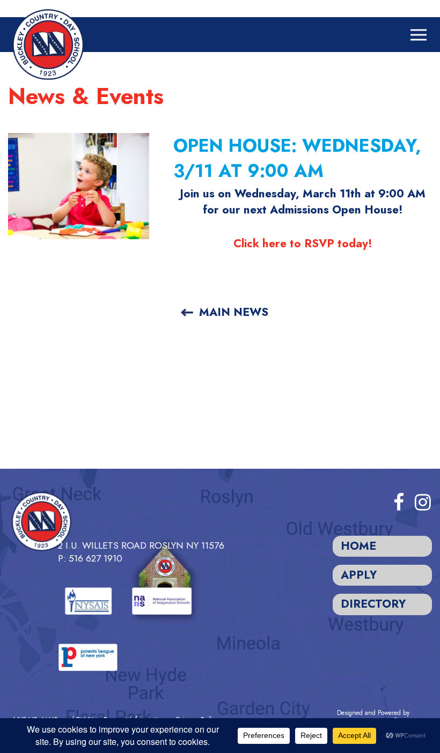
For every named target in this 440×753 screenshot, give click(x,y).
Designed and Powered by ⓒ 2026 (376, 717)
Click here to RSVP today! (302, 243)
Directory (373, 604)
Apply (359, 575)
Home (358, 546)
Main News (233, 312)
